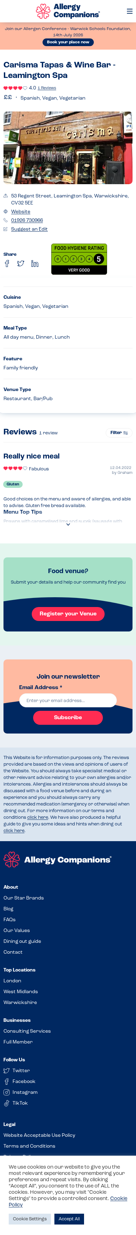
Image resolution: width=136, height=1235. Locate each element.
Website (20, 212)
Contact (13, 952)
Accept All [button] (69, 1219)
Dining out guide (22, 941)
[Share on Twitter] (20, 263)
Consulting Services (27, 1031)
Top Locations (19, 970)
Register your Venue (68, 614)
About (10, 887)
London (12, 981)
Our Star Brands (23, 898)
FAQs (9, 920)
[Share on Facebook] (6, 263)
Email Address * (40, 688)
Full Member (18, 1042)
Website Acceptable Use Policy (39, 1135)
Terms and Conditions (29, 1146)
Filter (116, 433)
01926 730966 (27, 220)
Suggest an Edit (29, 229)
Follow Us (14, 1060)
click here (37, 817)
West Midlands (20, 992)
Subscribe (68, 718)
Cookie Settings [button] (30, 1219)
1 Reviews (47, 88)
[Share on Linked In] (34, 263)
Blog (8, 909)
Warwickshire (20, 1002)
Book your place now (68, 42)
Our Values (16, 930)
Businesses (17, 1020)
